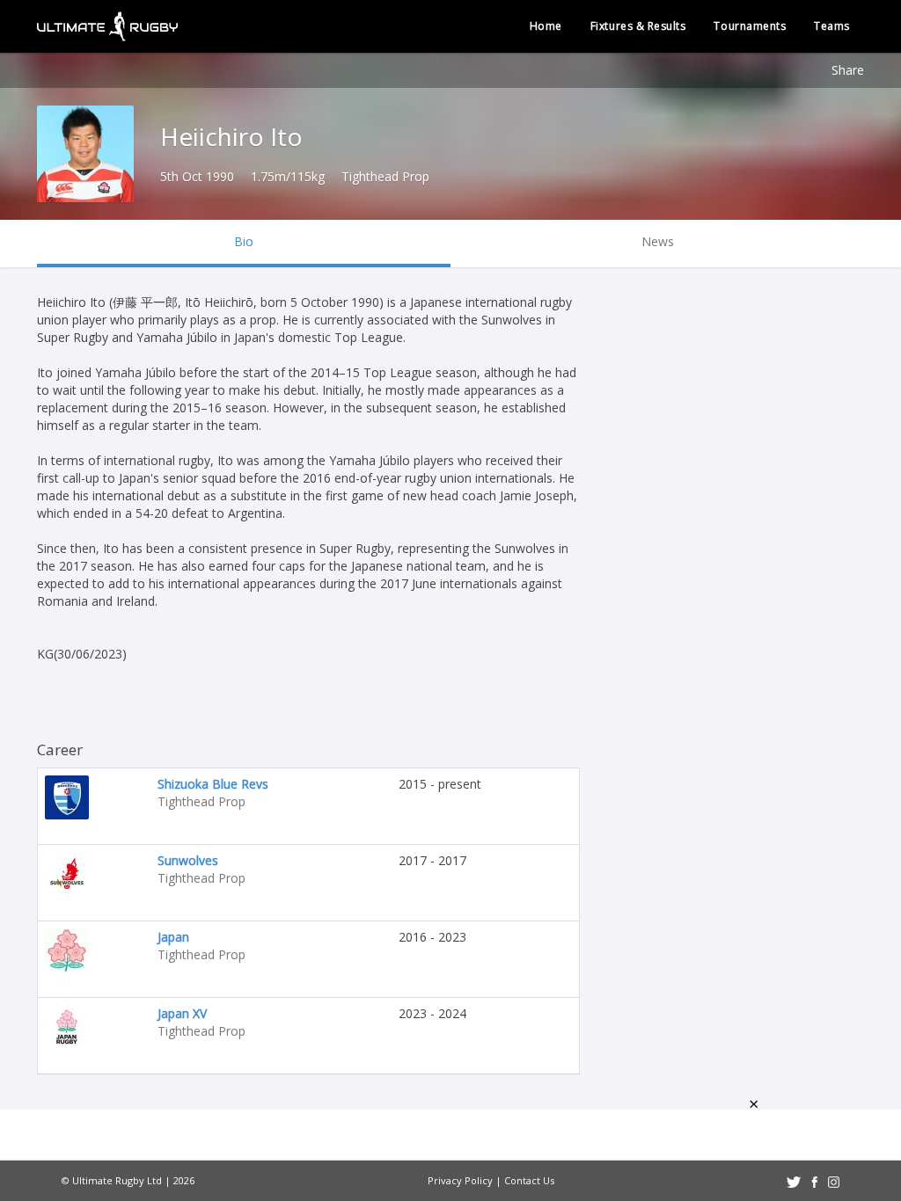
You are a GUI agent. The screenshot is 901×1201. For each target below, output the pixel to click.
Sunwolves (187, 860)
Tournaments (750, 25)
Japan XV (182, 1013)
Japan (173, 936)
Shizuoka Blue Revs (212, 783)
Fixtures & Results (638, 25)
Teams (832, 25)
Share (847, 70)
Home (546, 25)
